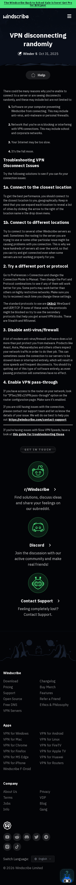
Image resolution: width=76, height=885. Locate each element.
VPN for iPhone (14, 763)
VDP (43, 797)
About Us (10, 792)
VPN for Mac (12, 739)
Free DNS (10, 705)
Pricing (8, 687)
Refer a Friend (50, 699)
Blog (43, 803)
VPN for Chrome (15, 745)
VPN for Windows (16, 733)
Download (10, 681)
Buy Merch (48, 687)
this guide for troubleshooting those (38, 434)
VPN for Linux (50, 739)
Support (9, 693)
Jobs (7, 803)
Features (46, 693)
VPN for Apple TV (53, 751)
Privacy (45, 792)
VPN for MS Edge (16, 757)
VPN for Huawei (51, 757)
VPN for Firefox (14, 751)
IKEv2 (51, 303)
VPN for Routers (52, 763)
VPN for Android (51, 733)
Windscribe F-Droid (17, 769)
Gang (43, 809)
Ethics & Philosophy (54, 705)
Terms (8, 797)
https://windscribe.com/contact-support (37, 419)
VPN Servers (12, 711)
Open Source (12, 699)
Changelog (48, 681)
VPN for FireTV (50, 745)
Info (6, 809)
